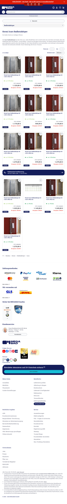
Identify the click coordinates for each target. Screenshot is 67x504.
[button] (19, 57)
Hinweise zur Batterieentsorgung (12, 421)
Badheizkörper (21, 256)
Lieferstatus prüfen (40, 382)
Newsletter (37, 439)
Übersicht (34, 21)
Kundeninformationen (9, 416)
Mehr (45, 482)
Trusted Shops (38, 434)
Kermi (13, 256)
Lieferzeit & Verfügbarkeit (42, 390)
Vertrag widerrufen (39, 403)
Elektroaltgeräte (39, 416)
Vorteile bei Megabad (8, 462)
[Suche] (63, 12)
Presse (4, 454)
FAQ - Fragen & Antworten (42, 418)
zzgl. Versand (20, 472)
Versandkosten (38, 398)
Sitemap (36, 431)
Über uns (5, 459)
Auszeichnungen (39, 413)
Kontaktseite (17, 334)
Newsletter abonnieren (24, 367)
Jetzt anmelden (33, 371)
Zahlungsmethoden (40, 401)
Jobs (3, 451)
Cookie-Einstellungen (9, 390)
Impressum (5, 429)
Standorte (5, 456)
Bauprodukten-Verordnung (10, 418)
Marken (8, 256)
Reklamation (38, 393)
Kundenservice (38, 424)
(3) (44, 367)
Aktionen (5, 467)
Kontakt (36, 426)
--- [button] (51, 49)
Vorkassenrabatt (33, 16)
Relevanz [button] (59, 52)
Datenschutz (6, 426)
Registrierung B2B (39, 429)
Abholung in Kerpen (40, 385)
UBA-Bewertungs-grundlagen (11, 431)
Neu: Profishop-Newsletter (42, 442)
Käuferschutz (38, 388)
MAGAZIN (5, 464)
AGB (3, 413)
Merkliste (5, 385)
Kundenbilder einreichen (41, 436)
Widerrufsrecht (7, 434)
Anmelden (5, 382)
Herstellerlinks (38, 421)
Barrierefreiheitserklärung (10, 424)
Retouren (36, 395)
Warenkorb (6, 388)
